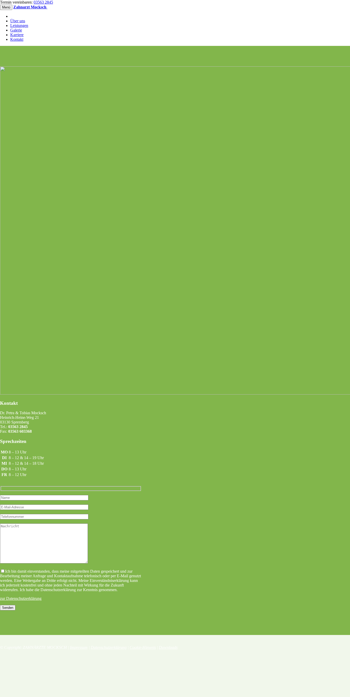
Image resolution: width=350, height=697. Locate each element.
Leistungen (19, 25)
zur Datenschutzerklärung (21, 598)
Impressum (79, 647)
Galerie (16, 30)
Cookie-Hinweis (143, 647)
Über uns (17, 21)
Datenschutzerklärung (109, 647)
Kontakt (16, 39)
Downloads (168, 647)
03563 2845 (43, 2)
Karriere (17, 35)
